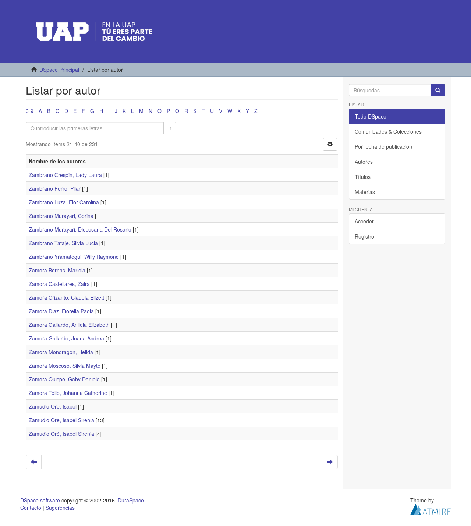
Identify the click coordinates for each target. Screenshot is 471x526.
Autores (364, 161)
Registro (364, 236)
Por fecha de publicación (383, 146)
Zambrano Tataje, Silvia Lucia (63, 243)
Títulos (363, 176)
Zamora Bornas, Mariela (57, 270)
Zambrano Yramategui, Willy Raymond (74, 256)
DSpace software (40, 500)
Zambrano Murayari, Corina (61, 215)
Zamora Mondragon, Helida (61, 352)
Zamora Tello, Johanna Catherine (68, 392)
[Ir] (438, 90)
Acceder (364, 221)
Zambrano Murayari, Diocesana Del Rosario (80, 229)
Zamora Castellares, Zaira (59, 283)
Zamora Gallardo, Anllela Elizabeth (69, 324)
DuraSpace (131, 500)
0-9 (29, 110)
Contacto (30, 507)
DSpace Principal (59, 69)
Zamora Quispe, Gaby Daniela (64, 379)
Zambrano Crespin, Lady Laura (65, 175)
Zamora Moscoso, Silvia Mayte (64, 365)
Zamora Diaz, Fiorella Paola (61, 311)
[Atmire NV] (430, 508)
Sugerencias (60, 507)
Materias (365, 191)
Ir (169, 128)
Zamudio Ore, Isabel (53, 406)
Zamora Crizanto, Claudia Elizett (66, 297)
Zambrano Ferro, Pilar (55, 188)
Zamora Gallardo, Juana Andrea (66, 338)
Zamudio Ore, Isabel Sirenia (61, 420)
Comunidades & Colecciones (388, 131)
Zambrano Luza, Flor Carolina (64, 202)
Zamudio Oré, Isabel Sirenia (61, 433)
